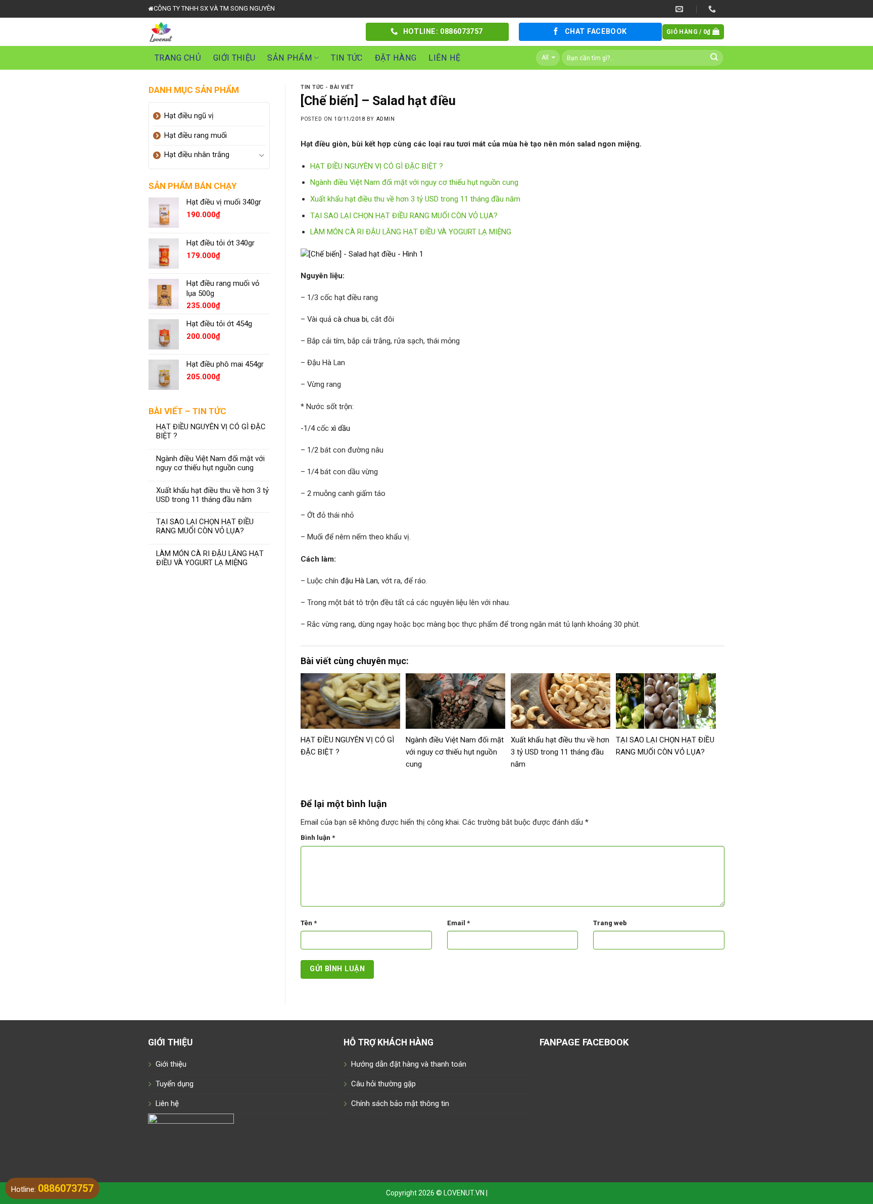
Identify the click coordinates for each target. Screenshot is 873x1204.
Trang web (610, 923)
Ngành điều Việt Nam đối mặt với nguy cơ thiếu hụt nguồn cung (210, 463)
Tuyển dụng (174, 1083)
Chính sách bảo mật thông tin (400, 1103)
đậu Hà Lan (359, 580)
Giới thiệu (234, 58)
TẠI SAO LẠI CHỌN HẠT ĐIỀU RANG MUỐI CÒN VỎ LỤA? (205, 526)
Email (458, 923)
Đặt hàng (396, 58)
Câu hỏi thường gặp (383, 1083)
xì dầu (340, 428)
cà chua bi (350, 319)
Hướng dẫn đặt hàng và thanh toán (408, 1064)
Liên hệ (444, 58)
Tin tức (346, 58)
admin (385, 119)
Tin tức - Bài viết (327, 87)
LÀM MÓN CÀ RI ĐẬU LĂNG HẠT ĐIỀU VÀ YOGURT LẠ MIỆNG (210, 558)
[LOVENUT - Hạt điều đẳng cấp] (250, 32)
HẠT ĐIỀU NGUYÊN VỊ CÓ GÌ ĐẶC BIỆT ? (211, 431)
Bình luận (318, 837)
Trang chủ (178, 58)
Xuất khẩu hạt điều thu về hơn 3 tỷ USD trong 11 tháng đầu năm (212, 495)
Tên (309, 923)
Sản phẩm (289, 58)
